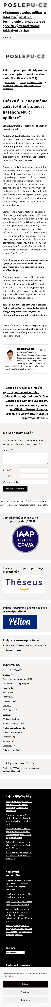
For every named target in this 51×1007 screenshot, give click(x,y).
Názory (23, 82)
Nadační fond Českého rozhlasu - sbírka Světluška (26, 645)
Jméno (7, 470)
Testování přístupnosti (23, 85)
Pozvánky (7, 705)
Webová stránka (10, 482)
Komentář (8, 450)
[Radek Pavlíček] (10, 355)
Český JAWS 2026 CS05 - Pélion (19, 894)
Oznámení (7, 701)
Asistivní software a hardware (15, 679)
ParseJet (9, 925)
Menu (5, 37)
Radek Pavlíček (26, 348)
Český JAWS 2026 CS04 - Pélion (19, 901)
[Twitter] (44, 350)
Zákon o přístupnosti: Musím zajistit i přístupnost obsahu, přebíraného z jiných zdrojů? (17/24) (25, 392)
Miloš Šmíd (10, 880)
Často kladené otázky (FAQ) (14, 683)
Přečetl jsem (8, 710)
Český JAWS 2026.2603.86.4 (17, 904)
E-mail (7, 476)
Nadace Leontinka (13, 650)
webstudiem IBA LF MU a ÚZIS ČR (30, 328)
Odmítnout (25, 992)
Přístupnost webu (34, 82)
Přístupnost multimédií (12, 728)
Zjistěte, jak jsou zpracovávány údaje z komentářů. (24, 504)
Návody (6, 692)
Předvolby (25, 1000)
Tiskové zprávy (9, 750)
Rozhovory (7, 745)
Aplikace (6, 674)
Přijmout (25, 984)
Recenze (6, 741)
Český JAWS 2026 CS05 (15, 897)
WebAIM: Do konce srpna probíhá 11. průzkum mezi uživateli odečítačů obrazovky (19, 845)
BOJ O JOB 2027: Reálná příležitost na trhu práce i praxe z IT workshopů (19, 855)
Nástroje (6, 688)
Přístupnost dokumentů (13, 723)
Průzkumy (7, 736)
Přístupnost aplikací (11, 719)
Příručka (6, 714)
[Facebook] (41, 350)
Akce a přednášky (10, 670)
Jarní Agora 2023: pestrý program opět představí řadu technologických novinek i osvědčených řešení (19, 915)
